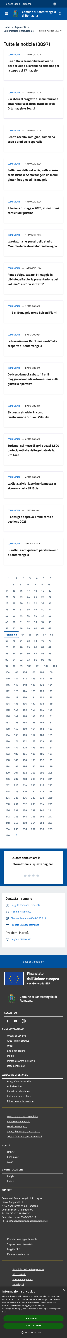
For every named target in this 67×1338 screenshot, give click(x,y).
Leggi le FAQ (13, 1249)
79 (28, 647)
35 (6, 609)
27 (49, 597)
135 (16, 703)
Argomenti (20, 27)
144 (42, 710)
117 (16, 685)
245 (33, 816)
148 (25, 716)
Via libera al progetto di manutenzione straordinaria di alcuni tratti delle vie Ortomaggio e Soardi (33, 103)
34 (49, 603)
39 (35, 609)
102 (46, 666)
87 (35, 653)
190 (25, 760)
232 (25, 804)
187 (50, 754)
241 (50, 810)
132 (42, 697)
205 (50, 772)
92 (21, 660)
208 (25, 779)
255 (16, 829)
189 (16, 760)
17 (28, 591)
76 (6, 647)
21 (6, 597)
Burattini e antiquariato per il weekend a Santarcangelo (33, 552)
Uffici (10, 1046)
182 (7, 754)
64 (23, 634)
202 (25, 772)
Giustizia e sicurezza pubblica (22, 1116)
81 (42, 647)
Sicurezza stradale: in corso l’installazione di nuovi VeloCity (28, 414)
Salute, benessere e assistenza (23, 1131)
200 (7, 772)
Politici (10, 1056)
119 (33, 685)
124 (25, 691)
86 (28, 653)
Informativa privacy (22, 1279)
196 (25, 766)
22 (14, 597)
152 (7, 722)
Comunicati (14, 54)
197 (33, 766)
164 (7, 735)
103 (55, 666)
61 (42, 628)
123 (16, 691)
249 (16, 823)
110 (7, 678)
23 (21, 597)
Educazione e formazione (20, 1101)
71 (21, 641)
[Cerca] (60, 14)
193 (50, 760)
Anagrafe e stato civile (19, 1081)
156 (42, 722)
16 (21, 591)
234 (42, 804)
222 (42, 791)
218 (7, 791)
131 (33, 697)
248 (7, 823)
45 (28, 616)
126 (42, 691)
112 (25, 678)
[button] (33, 1332)
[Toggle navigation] (6, 13)
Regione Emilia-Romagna (18, 4)
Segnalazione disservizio (20, 1244)
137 (33, 703)
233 (33, 804)
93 (28, 660)
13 (49, 584)
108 (42, 672)
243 (16, 816)
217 (50, 785)
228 (42, 798)
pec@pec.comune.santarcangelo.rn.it (27, 1221)
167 (33, 735)
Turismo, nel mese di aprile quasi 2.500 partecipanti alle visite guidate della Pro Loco (33, 450)
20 (49, 591)
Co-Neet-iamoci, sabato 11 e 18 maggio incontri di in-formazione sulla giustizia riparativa (33, 379)
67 (44, 634)
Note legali (18, 1284)
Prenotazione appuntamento (22, 1239)
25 (35, 597)
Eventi (10, 1181)
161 (33, 729)
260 (7, 835)
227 (33, 798)
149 (33, 716)
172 (25, 741)
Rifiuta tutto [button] (33, 1325)
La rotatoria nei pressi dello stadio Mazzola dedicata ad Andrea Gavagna (32, 243)
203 (33, 772)
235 (50, 804)
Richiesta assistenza (18, 1254)
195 (16, 766)
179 (33, 747)
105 (16, 672)
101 (38, 666)
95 (42, 660)
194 (7, 766)
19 (42, 591)
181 (50, 747)
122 (7, 691)
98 (14, 666)
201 (16, 772)
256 (25, 829)
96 (49, 660)
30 (21, 603)
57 (14, 628)
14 (6, 591)
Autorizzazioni (14, 1086)
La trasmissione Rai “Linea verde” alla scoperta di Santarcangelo (32, 343)
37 (21, 609)
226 (25, 798)
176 (7, 747)
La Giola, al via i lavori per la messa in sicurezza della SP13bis (32, 486)
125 (33, 691)
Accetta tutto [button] (33, 1318)
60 (35, 628)
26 (42, 597)
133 (50, 697)
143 (33, 710)
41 (49, 609)
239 (33, 810)
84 (14, 653)
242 (7, 816)
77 (14, 647)
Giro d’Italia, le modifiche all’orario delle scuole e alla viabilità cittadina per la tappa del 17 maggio (33, 66)
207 (16, 779)
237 (16, 810)
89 (49, 653)
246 (42, 816)
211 (50, 779)
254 (7, 829)
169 (50, 735)
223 (50, 791)
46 (35, 616)
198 (42, 766)
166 (25, 735)
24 (28, 597)
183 (16, 754)
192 (42, 760)
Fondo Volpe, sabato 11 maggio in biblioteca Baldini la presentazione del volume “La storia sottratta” (33, 279)
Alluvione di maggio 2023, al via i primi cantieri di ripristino (33, 210)
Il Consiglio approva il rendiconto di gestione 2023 (31, 519)
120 (42, 685)
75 (49, 641)
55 (49, 622)
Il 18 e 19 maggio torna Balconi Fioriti (32, 312)
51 (21, 622)
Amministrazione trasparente (28, 1269)
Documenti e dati (16, 1066)
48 (49, 616)
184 (25, 754)
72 (28, 641)
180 (42, 747)
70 (14, 641)
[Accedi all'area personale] (55, 4)
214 (25, 785)
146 (7, 716)
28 (6, 603)
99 (21, 666)
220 (25, 791)
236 (7, 810)
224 (7, 798)
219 (16, 791)
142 (25, 710)
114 (42, 678)
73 (35, 641)
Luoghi (10, 1176)
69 (6, 641)
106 (25, 672)
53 (35, 622)
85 (21, 653)
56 (6, 628)
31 (28, 603)
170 (7, 741)
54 (42, 622)
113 (33, 678)
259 (50, 829)
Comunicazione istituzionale (19, 31)
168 (42, 735)
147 (16, 716)
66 (37, 634)
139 (50, 703)
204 (42, 772)
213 (16, 785)
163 (50, 729)
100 (29, 666)
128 (7, 697)
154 (25, 722)
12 (41, 584)
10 (27, 584)
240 (42, 810)
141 (16, 710)
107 (33, 672)
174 (42, 741)
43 (14, 616)
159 (16, 729)
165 (16, 735)
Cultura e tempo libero (19, 1096)
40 (42, 609)
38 (28, 609)
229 (50, 798)
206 (7, 779)
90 (6, 660)
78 (21, 647)
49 (6, 622)
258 (42, 829)
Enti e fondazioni (16, 1051)
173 (33, 741)
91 (14, 660)
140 (7, 710)
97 (6, 666)
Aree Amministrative (18, 1041)
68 (51, 634)
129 (16, 697)
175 (50, 741)
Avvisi (10, 1162)
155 (33, 722)
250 (25, 823)
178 (25, 747)
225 (16, 798)
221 (33, 791)
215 (33, 785)
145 (50, 710)
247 (50, 816)
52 (28, 622)
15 (14, 591)
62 (49, 628)
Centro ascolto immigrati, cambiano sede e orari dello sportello (31, 139)
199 (50, 766)
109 (50, 672)
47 (42, 616)
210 (42, 779)
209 (33, 779)
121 (50, 685)
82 (49, 647)
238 (25, 810)
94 (35, 660)
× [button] (63, 1290)
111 (16, 678)
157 (50, 722)
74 (42, 641)
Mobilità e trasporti (17, 1126)
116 (7, 685)
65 (30, 634)
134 (7, 703)
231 (16, 804)
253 (50, 823)
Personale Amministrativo (21, 1061)
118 (25, 685)
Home (7, 27)
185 (33, 754)
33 (42, 603)
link (3, 1311)
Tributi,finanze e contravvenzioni (24, 1136)
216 (42, 785)
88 (42, 653)
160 (25, 729)
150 (42, 716)
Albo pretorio (19, 1274)
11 (34, 584)
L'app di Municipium (33, 961)
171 (16, 741)
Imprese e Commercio (18, 1121)
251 (33, 823)
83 (6, 653)
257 (33, 829)
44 (21, 616)
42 (6, 616)
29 (14, 603)
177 (16, 747)
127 (50, 691)
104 (7, 672)
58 (21, 628)
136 (25, 703)
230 (7, 804)
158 (7, 729)
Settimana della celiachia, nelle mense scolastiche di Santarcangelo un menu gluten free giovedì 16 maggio (33, 175)
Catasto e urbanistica (18, 1091)
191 (33, 760)
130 (25, 697)
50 (14, 622)
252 (42, 823)
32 (35, 603)
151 (50, 716)
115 (50, 678)
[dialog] (33, 1312)
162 (42, 729)
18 (35, 591)
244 (25, 816)
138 (42, 703)
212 (7, 785)
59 (28, 628)
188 (7, 760)
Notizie (11, 1152)
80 (35, 647)
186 (42, 754)
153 (16, 722)
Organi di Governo (16, 1035)
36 (14, 609)
